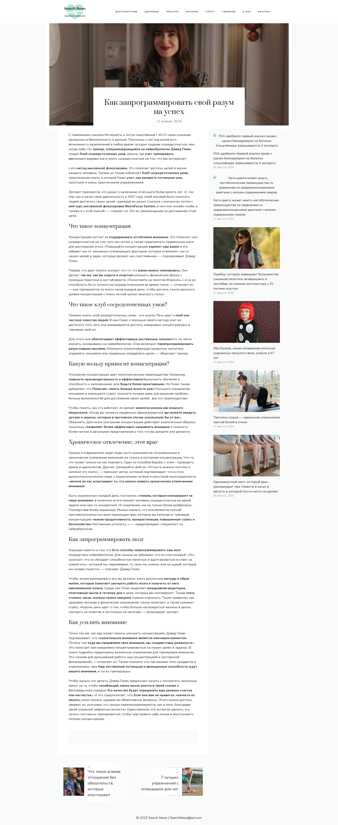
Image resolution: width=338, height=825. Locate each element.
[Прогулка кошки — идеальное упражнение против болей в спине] (246, 409)
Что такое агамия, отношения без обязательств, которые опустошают (104, 783)
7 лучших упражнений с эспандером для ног (160, 783)
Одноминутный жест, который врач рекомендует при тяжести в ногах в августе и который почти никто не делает (245, 486)
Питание (192, 11)
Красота (172, 11)
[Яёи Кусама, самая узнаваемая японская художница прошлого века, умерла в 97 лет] (246, 340)
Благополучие (126, 11)
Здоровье (152, 11)
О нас (247, 11)
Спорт (210, 11)
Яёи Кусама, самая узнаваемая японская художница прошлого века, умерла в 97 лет (244, 353)
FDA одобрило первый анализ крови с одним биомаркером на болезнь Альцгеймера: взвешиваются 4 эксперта (244, 158)
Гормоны (229, 11)
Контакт (264, 11)
